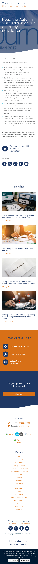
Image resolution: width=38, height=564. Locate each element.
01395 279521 (24, 426)
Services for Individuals (19, 472)
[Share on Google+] (15, 164)
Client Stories (19, 494)
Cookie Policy (19, 503)
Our (19, 463)
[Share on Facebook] (4, 164)
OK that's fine (13, 560)
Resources (19, 488)
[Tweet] (10, 164)
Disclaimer (19, 509)
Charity (19, 466)
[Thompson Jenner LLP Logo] (14, 5)
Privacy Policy (19, 506)
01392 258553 (24, 423)
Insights (19, 478)
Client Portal (19, 500)
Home (19, 457)
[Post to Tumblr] (21, 164)
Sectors (19, 475)
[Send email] (26, 164)
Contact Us (19, 484)
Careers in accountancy (19, 497)
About (19, 460)
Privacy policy (24, 560)
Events (19, 481)
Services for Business (19, 469)
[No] (35, 556)
